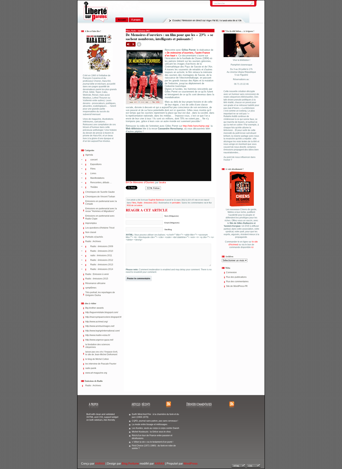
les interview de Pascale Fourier (100, 363)
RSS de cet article (134, 205)
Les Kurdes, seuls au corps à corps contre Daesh (155, 428)
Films (92, 169)
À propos (136, 20)
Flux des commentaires (237, 281)
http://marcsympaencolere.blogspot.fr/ (101, 317)
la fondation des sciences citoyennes (97, 346)
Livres (93, 173)
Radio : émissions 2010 (101, 251)
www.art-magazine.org (96, 373)
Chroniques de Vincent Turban (100, 196)
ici (252, 247)
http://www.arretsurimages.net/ (99, 326)
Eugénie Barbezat (156, 200)
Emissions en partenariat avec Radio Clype (100, 217)
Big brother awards (94, 308)
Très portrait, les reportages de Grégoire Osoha (100, 293)
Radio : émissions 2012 (101, 260)
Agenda (89, 155)
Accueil (122, 20)
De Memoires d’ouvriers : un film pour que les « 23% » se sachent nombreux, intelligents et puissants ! (169, 36)
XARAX (100, 463)
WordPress (190, 463)
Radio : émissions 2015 (96, 278)
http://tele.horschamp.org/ (196, 126)
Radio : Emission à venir (97, 274)
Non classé (90, 232)
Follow (156, 188)
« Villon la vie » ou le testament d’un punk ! (152, 442)
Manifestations (97, 178)
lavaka (162, 182)
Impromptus (91, 223)
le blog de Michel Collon (97, 359)
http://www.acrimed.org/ (96, 321)
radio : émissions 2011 (101, 255)
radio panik (90, 368)
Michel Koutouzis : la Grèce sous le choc (151, 431)
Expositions (96, 164)
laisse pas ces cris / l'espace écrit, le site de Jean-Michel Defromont (101, 353)
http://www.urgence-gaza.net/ (99, 340)
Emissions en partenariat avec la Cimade (101, 202)
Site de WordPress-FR (237, 286)
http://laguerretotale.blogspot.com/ (101, 312)
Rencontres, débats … (101, 182)
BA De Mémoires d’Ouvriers (140, 182)
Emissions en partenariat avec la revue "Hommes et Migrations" (101, 210)
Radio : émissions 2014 (101, 269)
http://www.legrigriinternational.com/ (101, 330)
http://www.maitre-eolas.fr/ (97, 335)
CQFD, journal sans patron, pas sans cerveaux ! (155, 421)
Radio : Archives (93, 241)
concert (93, 159)
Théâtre (94, 187)
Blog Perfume (130, 463)
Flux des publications (236, 277)
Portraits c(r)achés (94, 237)
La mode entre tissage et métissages (149, 424)
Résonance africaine (95, 283)
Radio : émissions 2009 (101, 246)
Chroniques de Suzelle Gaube (100, 192)
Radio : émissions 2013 (101, 264)
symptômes (90, 288)
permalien (176, 203)
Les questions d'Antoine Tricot (99, 228)
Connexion (231, 272)
